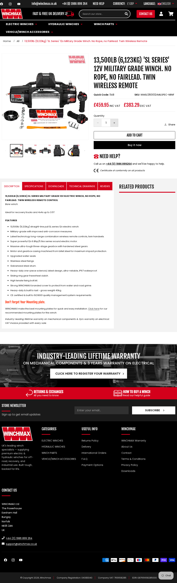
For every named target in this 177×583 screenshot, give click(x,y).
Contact (126, 453)
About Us (126, 446)
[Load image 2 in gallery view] (31, 150)
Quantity (99, 115)
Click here (93, 308)
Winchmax (45, 577)
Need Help (98, 4)
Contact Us (145, 14)
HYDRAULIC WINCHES (53, 446)
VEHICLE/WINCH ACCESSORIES (59, 459)
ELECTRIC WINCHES (52, 440)
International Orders (94, 453)
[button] (65, 24)
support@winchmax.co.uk (21, 544)
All (18, 41)
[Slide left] (5, 150)
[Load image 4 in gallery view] (59, 150)
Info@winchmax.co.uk (44, 4)
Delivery (86, 446)
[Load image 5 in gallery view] (73, 150)
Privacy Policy (129, 465)
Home (7, 41)
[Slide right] (84, 150)
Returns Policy (90, 440)
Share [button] (171, 124)
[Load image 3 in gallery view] (45, 150)
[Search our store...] (126, 14)
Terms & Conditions (133, 459)
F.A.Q (84, 459)
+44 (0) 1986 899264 (119, 164)
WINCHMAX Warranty (133, 440)
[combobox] (104, 14)
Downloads (128, 471)
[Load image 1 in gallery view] (16, 150)
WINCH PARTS (49, 453)
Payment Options (92, 465)
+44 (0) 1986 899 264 (74, 4)
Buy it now (134, 145)
